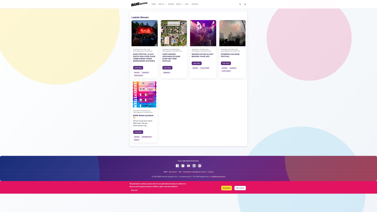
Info (187, 4)
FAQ (180, 172)
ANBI (165, 172)
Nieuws (171, 4)
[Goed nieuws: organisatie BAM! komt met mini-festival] (174, 49)
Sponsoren (173, 172)
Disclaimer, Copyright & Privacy (194, 172)
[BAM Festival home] (139, 4)
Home (154, 4)
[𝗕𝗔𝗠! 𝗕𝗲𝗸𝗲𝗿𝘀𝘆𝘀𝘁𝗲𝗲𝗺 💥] (145, 112)
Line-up (161, 4)
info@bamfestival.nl (218, 176)
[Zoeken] (240, 4)
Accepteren (226, 188)
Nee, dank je (240, 188)
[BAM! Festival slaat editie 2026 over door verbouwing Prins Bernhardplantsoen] (145, 49)
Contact (195, 4)
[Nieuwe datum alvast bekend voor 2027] (203, 49)
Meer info (134, 190)
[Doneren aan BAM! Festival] (232, 49)
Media (178, 4)
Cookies (211, 172)
